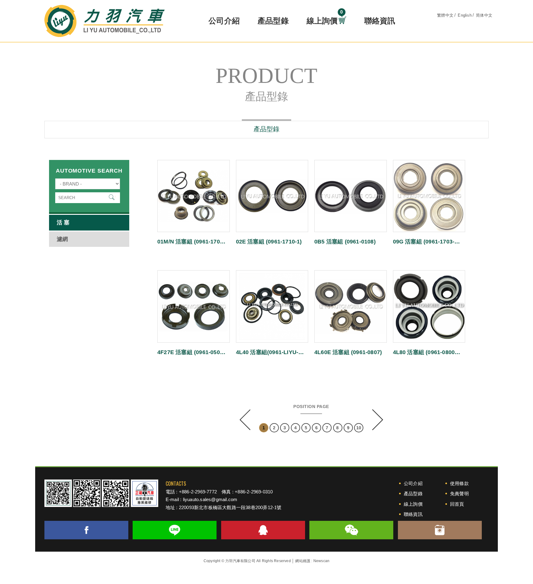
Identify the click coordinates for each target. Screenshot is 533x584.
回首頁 (457, 504)
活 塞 (63, 222)
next (377, 419)
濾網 (62, 239)
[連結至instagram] (440, 530)
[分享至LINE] (175, 530)
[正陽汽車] (144, 493)
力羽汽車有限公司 (104, 21)
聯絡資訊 (379, 20)
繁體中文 (445, 15)
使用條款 (459, 483)
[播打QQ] (263, 530)
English (464, 15)
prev (245, 419)
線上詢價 (325, 19)
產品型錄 (273, 20)
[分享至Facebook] (86, 530)
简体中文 (484, 15)
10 (358, 427)
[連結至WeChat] (351, 530)
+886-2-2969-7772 (198, 491)
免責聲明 (459, 493)
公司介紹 (224, 20)
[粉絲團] (115, 493)
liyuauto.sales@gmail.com (210, 499)
